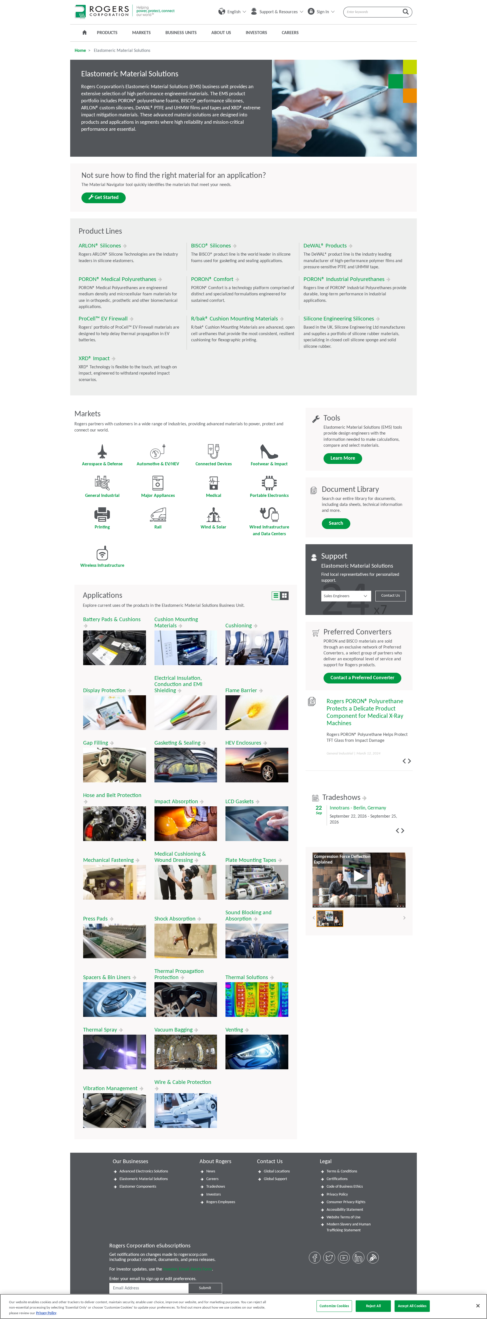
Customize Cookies (334, 1306)
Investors (256, 33)
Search (336, 523)
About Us (221, 33)
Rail (157, 527)
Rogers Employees (220, 1202)
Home (80, 50)
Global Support (275, 1179)
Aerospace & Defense (102, 464)
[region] (243, 1306)
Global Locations (277, 1171)
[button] (346, 596)
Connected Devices (214, 464)
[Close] (478, 1306)
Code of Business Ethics (345, 1187)
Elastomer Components (137, 1187)
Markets (141, 33)
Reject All (373, 1306)
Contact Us (390, 596)
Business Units (181, 33)
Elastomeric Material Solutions (143, 1179)
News (210, 1171)
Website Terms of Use (343, 1217)
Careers (290, 33)
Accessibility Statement (345, 1210)
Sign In (323, 12)
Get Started (106, 197)
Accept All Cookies (412, 1306)
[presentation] (404, 761)
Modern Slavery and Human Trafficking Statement (349, 1227)
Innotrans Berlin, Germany (358, 808)
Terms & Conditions (342, 1171)
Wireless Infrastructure (102, 565)
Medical (213, 495)
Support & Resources (278, 12)
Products (107, 33)
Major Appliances (158, 495)
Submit (205, 1288)
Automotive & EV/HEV (158, 464)
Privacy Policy (337, 1194)
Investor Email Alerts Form (187, 1269)
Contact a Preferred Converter (362, 678)
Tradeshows (342, 798)
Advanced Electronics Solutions (143, 1171)
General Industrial (102, 495)
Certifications (337, 1179)
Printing (102, 527)
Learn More (343, 458)
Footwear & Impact (269, 464)
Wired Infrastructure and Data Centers (269, 530)
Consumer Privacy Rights (346, 1202)
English (234, 12)
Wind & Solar (213, 527)
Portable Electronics (269, 495)
